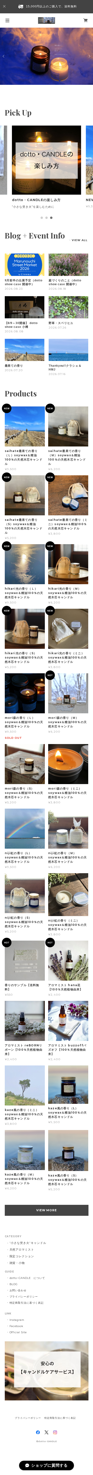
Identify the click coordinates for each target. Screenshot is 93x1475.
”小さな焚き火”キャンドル (28, 1243)
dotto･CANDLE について (27, 1278)
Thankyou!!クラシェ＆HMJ (65, 367)
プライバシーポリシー (24, 1296)
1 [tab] (42, 218)
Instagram (17, 1320)
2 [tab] (46, 218)
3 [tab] (51, 218)
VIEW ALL (80, 240)
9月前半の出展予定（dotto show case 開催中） (23, 282)
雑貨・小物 (17, 1263)
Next (89, 56)
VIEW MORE (46, 1210)
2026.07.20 (14, 370)
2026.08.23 (14, 288)
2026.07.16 (57, 374)
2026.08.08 (14, 331)
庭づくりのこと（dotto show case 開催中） (65, 282)
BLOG (14, 1284)
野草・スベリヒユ (61, 323)
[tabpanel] (46, 169)
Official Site (18, 1332)
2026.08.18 (58, 288)
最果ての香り (14, 365)
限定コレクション (22, 1256)
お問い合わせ (18, 1290)
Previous (4, 56)
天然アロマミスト (22, 1249)
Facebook (17, 1326)
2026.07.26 (58, 327)
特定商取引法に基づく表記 (27, 1302)
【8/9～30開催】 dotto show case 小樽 (21, 325)
